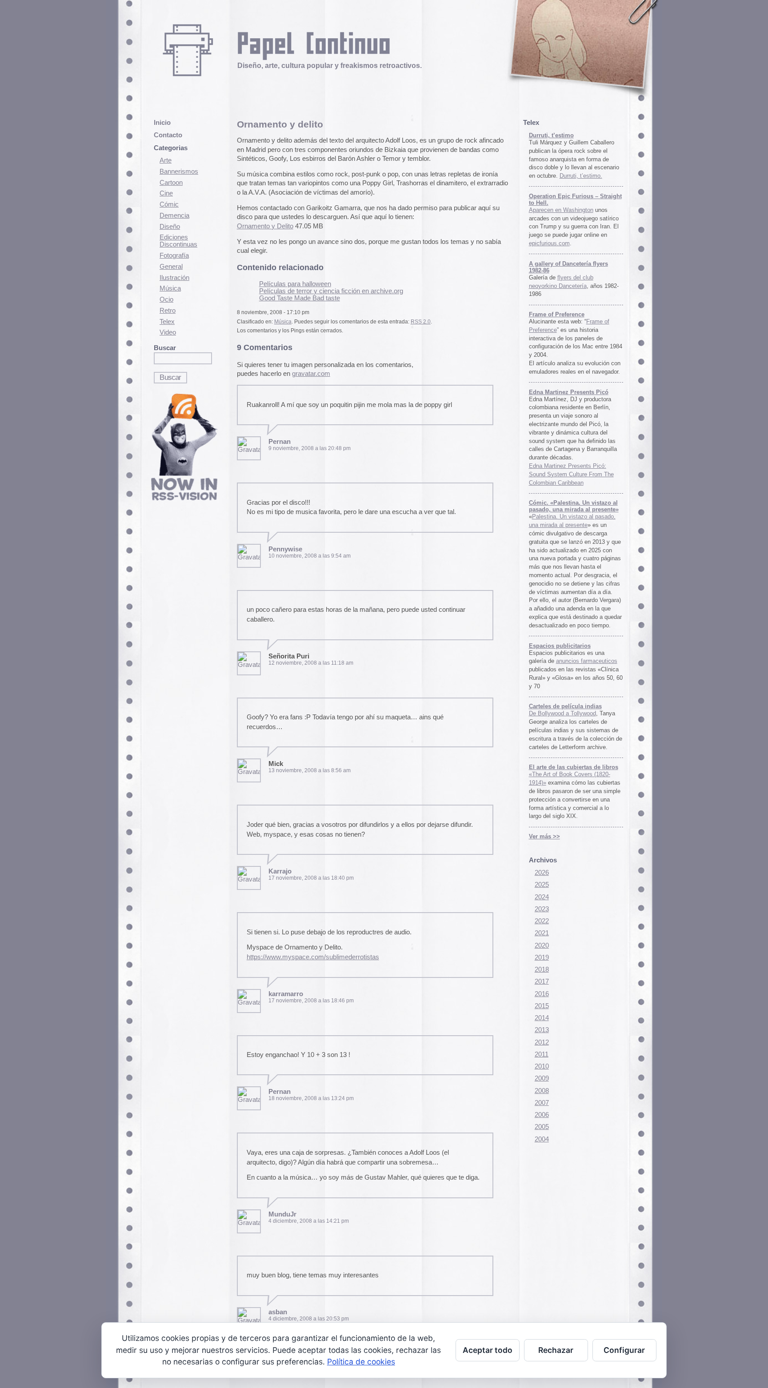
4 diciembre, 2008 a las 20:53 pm (308, 1319)
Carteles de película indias (565, 706)
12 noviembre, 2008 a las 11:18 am (310, 663)
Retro (168, 310)
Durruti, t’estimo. (581, 175)
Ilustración (174, 277)
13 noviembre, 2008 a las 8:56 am (309, 770)
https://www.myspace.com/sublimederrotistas (313, 957)
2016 (542, 993)
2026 (542, 872)
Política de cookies (361, 1361)
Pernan (279, 441)
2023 (542, 909)
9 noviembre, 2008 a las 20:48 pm (309, 448)
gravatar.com (311, 373)
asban (277, 1312)
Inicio (162, 122)
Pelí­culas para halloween (295, 283)
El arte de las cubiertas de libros (573, 767)
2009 (542, 1078)
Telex (167, 321)
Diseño (170, 226)
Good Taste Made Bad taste (299, 298)
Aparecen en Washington (561, 210)
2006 (542, 1114)
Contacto (168, 135)
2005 (542, 1126)
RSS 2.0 (421, 322)
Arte (166, 160)
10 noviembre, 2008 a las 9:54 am (309, 556)
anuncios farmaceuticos (586, 661)
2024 (542, 897)
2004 (542, 1139)
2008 (542, 1090)
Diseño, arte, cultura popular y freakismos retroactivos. (329, 65)
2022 (542, 921)
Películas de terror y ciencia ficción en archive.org (331, 291)
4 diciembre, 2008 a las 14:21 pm (308, 1221)
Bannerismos (179, 171)
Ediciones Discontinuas (178, 241)
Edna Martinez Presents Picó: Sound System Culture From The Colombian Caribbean (571, 474)
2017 (542, 981)
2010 (542, 1066)
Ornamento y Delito (265, 226)
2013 (542, 1029)
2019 (542, 957)
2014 (542, 1017)
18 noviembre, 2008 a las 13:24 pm (311, 1098)
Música (170, 288)
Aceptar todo (487, 1350)
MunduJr (282, 1214)
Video (168, 332)
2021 (542, 933)
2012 (542, 1042)
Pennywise (285, 549)
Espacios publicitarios (560, 645)
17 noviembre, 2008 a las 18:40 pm (311, 878)
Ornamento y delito (280, 124)
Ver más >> (544, 836)
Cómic (169, 204)
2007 (542, 1102)
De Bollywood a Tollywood (562, 713)
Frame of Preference (556, 314)
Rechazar (555, 1350)
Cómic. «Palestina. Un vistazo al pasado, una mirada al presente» (574, 506)
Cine (166, 193)
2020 (542, 945)
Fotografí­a (174, 255)
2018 (542, 969)
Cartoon (171, 182)
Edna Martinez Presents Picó (568, 392)
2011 (541, 1054)
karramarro (285, 993)
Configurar (624, 1350)
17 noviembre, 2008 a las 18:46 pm (311, 1000)
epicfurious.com (549, 243)
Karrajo (280, 871)
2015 (542, 1005)
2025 (542, 884)
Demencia (174, 215)
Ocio (166, 299)
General (171, 266)
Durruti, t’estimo (551, 135)
